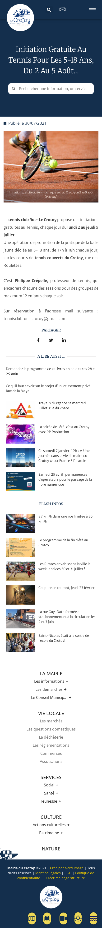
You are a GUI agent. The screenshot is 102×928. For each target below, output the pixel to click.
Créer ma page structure (65, 878)
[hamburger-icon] (92, 9)
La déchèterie (51, 737)
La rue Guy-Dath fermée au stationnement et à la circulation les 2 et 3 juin (67, 617)
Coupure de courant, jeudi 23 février (66, 588)
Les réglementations (51, 745)
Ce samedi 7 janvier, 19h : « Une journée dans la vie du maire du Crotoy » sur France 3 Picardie (64, 456)
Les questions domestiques (51, 729)
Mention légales (48, 873)
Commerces (51, 753)
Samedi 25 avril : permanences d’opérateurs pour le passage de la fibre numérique (65, 479)
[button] (49, 9)
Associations (51, 761)
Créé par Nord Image (66, 868)
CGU (68, 873)
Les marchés (51, 721)
